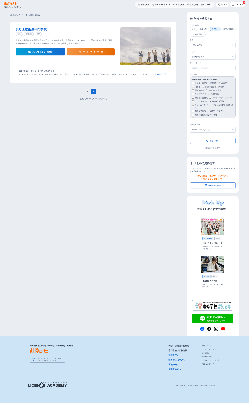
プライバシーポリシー (210, 349)
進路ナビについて (176, 359)
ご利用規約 (206, 353)
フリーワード (195, 63)
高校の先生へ (174, 364)
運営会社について (208, 364)
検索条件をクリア (212, 148)
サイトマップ (207, 346)
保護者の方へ (174, 369)
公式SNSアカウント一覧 (210, 360)
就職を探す (173, 355)
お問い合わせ (207, 357)
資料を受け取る (214, 185)
